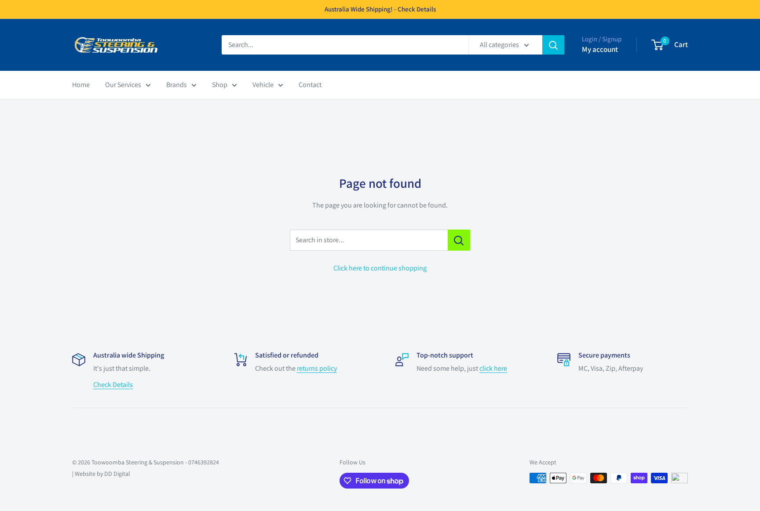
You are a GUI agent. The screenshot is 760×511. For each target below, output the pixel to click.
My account (600, 49)
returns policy (317, 368)
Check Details (113, 384)
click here (493, 368)
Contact (310, 84)
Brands (176, 84)
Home (81, 84)
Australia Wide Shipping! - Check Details (380, 9)
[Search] (553, 45)
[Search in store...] (459, 240)
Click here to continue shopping (380, 268)
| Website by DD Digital (101, 474)
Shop (219, 84)
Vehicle (263, 84)
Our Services (123, 84)
